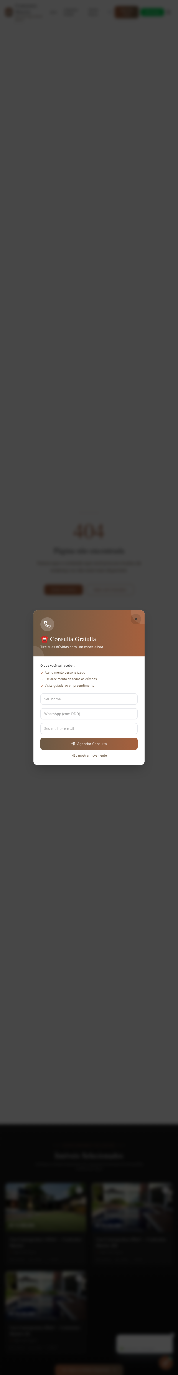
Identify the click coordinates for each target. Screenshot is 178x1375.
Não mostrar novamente (89, 755)
